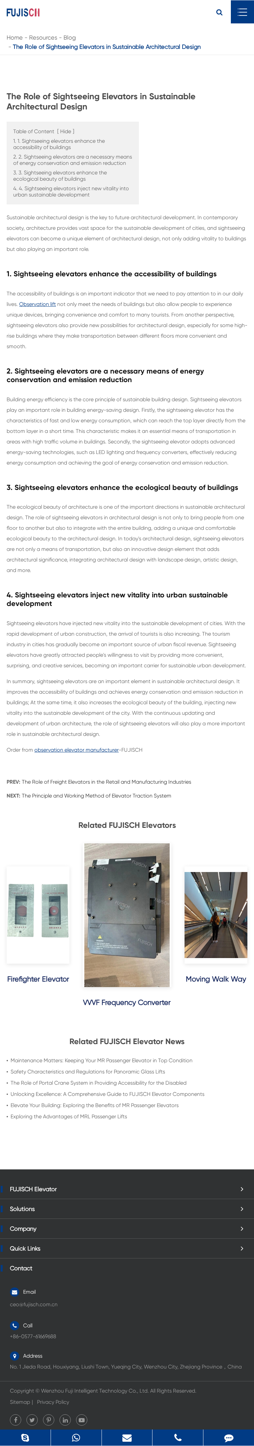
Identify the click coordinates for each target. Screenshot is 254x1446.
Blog (70, 37)
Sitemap (20, 1402)
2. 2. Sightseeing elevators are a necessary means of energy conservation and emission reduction (72, 160)
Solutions (22, 1208)
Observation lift (37, 304)
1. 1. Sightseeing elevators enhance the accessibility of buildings (59, 144)
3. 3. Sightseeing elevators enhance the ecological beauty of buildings (60, 175)
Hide (65, 131)
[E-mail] (127, 1438)
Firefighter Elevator (38, 979)
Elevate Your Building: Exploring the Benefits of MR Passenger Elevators (95, 1105)
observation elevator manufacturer (76, 750)
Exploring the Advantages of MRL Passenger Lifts (69, 1116)
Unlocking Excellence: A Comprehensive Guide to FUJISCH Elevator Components (107, 1094)
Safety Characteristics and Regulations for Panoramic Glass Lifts (88, 1072)
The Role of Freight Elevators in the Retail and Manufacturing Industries (106, 782)
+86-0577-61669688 (179, 1437)
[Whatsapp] (76, 1438)
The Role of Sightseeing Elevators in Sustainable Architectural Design (107, 46)
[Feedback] (228, 1438)
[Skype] (25, 1438)
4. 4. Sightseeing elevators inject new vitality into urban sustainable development (71, 191)
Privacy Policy (53, 1402)
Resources (43, 37)
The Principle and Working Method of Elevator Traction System (96, 796)
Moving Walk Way (216, 979)
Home (15, 37)
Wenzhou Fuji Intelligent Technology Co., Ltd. (95, 1391)
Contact (21, 1268)
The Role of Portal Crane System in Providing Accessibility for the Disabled (99, 1083)
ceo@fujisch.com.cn (34, 1304)
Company (23, 1228)
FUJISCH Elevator (33, 1189)
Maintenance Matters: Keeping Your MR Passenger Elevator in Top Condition (101, 1060)
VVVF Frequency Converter (127, 1002)
